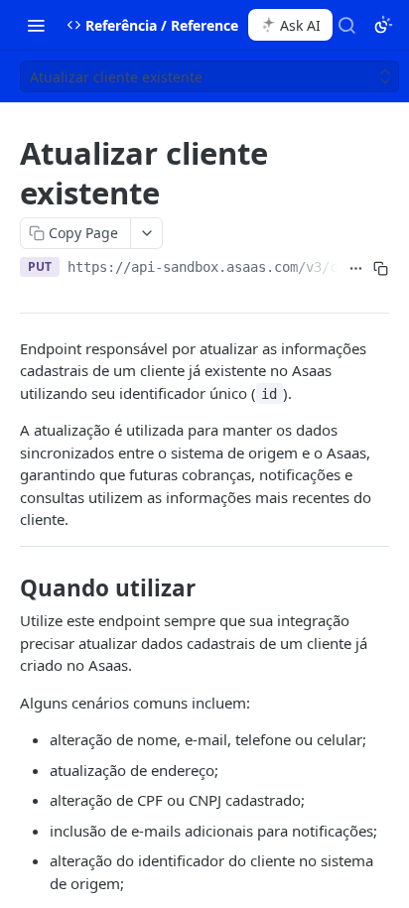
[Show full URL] (355, 269)
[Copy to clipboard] (380, 269)
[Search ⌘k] (346, 25)
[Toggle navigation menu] (36, 25)
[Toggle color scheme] (383, 25)
